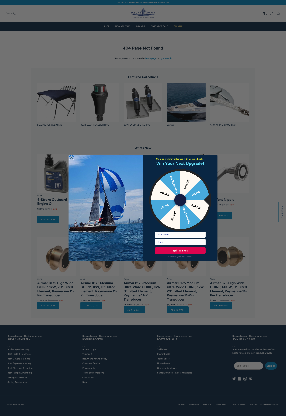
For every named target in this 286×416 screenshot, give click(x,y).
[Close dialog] (71, 157)
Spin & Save (180, 250)
